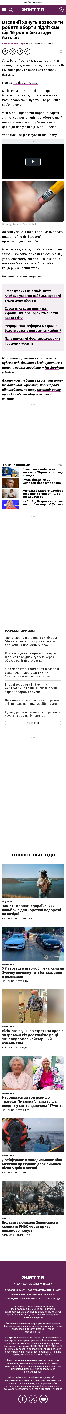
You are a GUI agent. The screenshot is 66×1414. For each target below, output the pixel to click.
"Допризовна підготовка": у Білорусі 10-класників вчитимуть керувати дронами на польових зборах (31, 641)
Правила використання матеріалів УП (33, 1294)
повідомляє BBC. (25, 83)
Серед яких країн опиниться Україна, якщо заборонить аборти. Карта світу (32, 313)
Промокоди (53, 1298)
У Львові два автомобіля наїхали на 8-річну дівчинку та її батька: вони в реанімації (33, 972)
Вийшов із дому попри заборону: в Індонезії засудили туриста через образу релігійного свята (30, 656)
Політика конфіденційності (44, 1290)
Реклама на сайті (15, 1290)
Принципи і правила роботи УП (24, 1298)
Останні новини (20, 631)
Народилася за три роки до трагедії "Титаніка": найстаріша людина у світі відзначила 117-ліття (33, 1101)
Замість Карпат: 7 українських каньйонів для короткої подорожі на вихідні (31, 910)
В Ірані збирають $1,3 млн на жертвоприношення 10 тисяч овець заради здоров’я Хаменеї (31, 688)
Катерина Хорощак (14, 43)
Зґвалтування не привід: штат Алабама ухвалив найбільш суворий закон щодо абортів (33, 295)
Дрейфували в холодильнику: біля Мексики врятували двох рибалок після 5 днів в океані (32, 1164)
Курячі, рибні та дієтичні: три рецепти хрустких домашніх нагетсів (32, 714)
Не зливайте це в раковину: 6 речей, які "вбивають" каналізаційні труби (32, 702)
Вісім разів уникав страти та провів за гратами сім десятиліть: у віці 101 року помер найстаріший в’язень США (32, 1037)
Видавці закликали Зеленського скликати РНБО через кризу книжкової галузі (30, 1226)
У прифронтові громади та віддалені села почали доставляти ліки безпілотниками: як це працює (32, 672)
